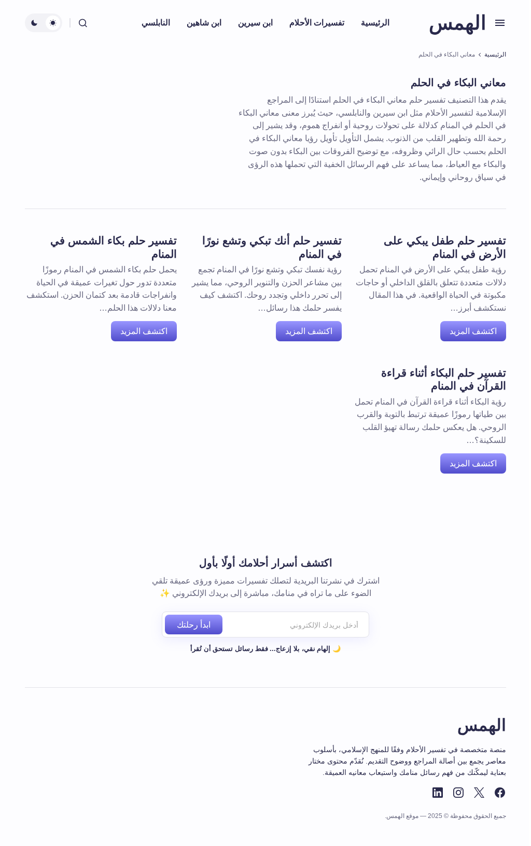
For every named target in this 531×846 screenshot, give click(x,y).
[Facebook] (500, 792)
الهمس (457, 23)
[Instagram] (458, 792)
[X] (479, 792)
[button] (500, 23)
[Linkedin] (437, 792)
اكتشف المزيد (473, 331)
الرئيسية (495, 54)
